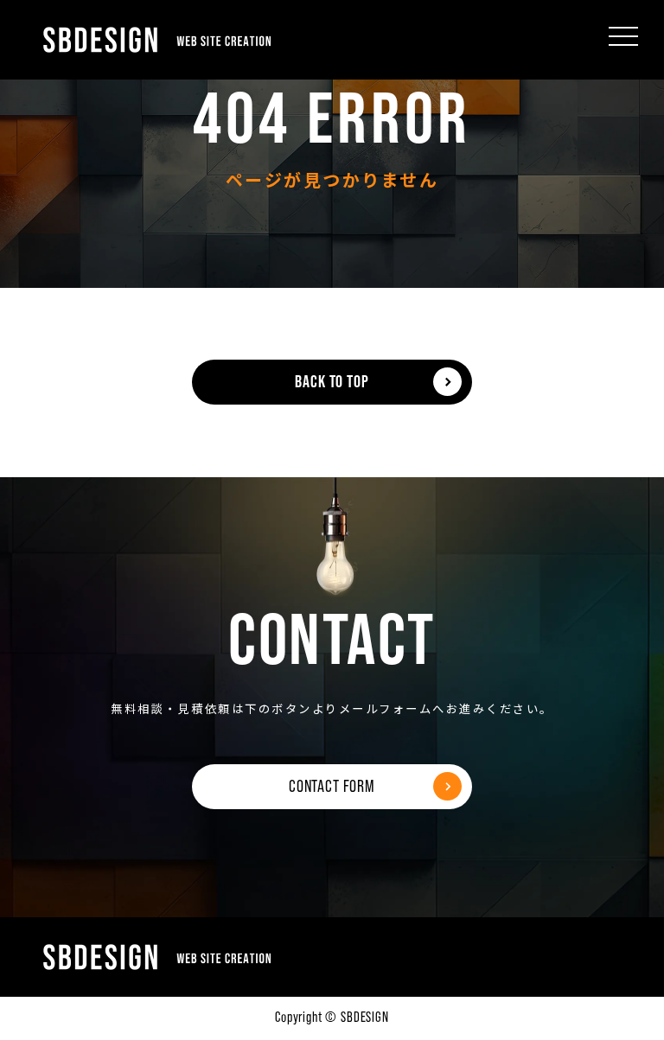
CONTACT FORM (332, 785)
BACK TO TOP (331, 381)
